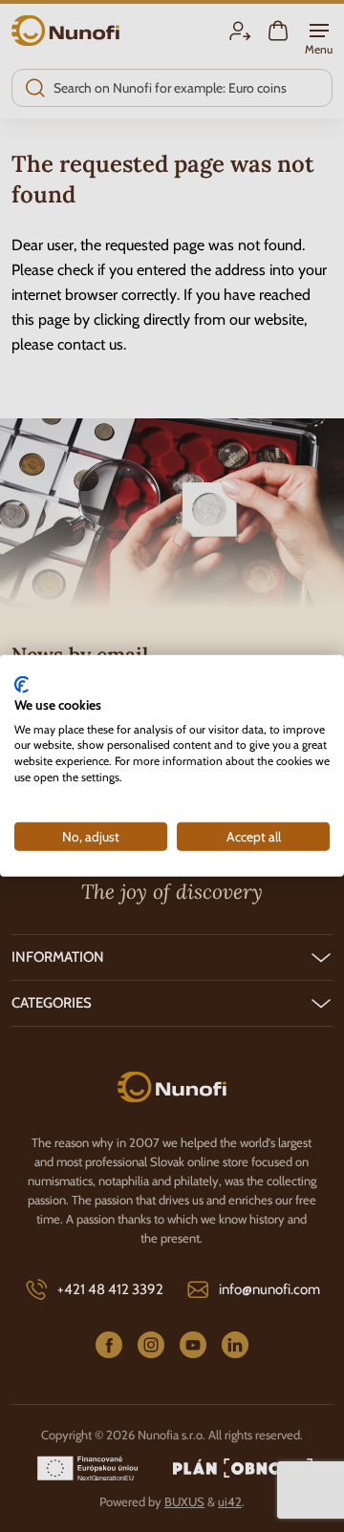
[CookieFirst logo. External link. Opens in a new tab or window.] (21, 684)
